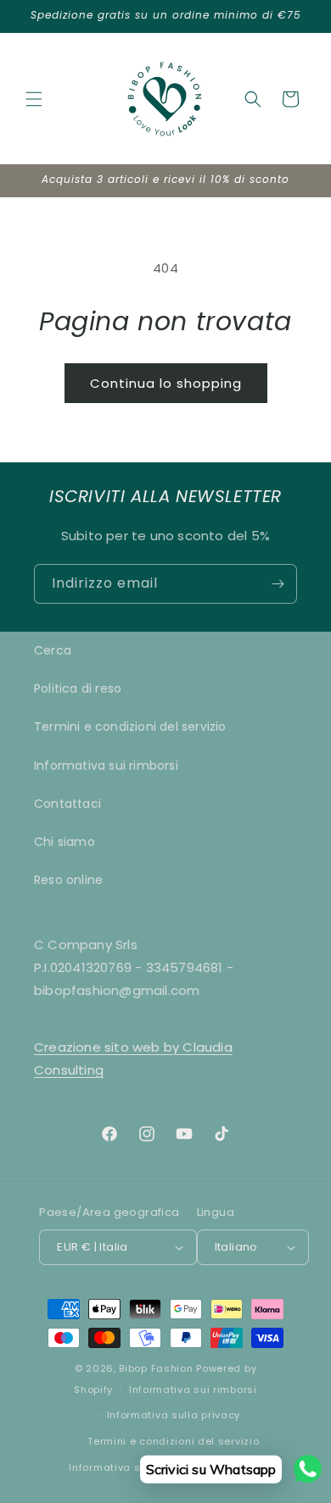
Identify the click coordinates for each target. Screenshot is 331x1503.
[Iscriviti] (277, 584)
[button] (34, 99)
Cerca (52, 650)
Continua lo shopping (166, 383)
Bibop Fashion (156, 1368)
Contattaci (67, 803)
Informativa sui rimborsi (106, 765)
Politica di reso (77, 688)
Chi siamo (64, 841)
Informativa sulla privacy (174, 1415)
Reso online (68, 879)
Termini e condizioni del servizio (130, 726)
